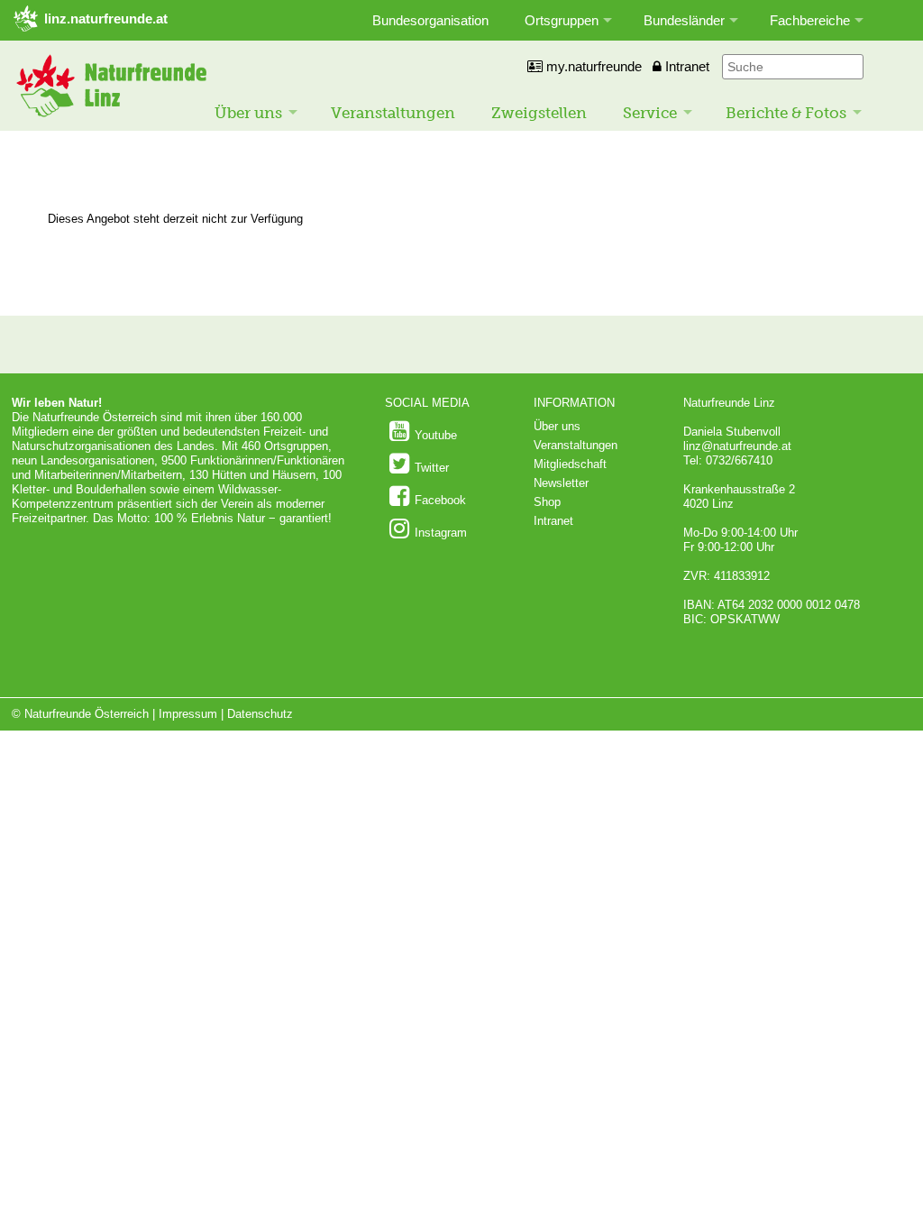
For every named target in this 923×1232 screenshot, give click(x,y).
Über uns (248, 113)
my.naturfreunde (592, 66)
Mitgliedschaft (570, 464)
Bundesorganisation (430, 20)
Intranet (685, 66)
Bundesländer (684, 20)
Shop (547, 502)
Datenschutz (260, 714)
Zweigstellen (539, 113)
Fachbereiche (810, 20)
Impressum (188, 714)
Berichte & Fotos (786, 113)
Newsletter (561, 483)
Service (650, 113)
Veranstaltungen (393, 113)
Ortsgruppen (562, 20)
